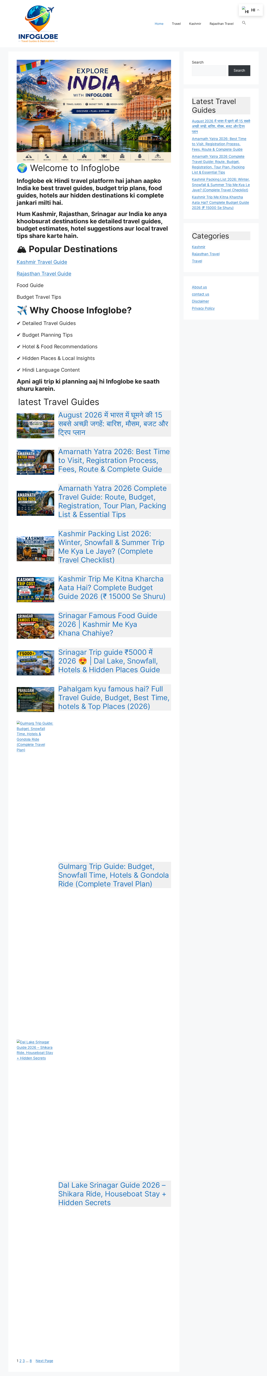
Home (159, 24)
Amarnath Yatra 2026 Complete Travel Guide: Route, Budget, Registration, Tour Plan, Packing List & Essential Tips (112, 501)
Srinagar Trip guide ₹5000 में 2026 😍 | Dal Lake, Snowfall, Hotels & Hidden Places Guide (109, 661)
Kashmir (195, 24)
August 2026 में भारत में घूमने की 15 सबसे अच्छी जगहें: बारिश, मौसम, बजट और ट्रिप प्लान (113, 423)
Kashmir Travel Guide (42, 262)
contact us (200, 294)
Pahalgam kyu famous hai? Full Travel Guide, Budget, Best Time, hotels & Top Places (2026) (114, 697)
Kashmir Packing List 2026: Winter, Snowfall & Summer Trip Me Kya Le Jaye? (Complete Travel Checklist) (111, 546)
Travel (176, 24)
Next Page (44, 1361)
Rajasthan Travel (222, 24)
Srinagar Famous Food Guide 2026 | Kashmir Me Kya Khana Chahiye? (107, 624)
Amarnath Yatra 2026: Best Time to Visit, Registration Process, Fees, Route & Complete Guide (114, 460)
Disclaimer (200, 301)
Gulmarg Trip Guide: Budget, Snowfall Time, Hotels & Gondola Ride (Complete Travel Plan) (113, 875)
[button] (244, 23)
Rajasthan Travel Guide (44, 274)
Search (197, 62)
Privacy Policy (203, 308)
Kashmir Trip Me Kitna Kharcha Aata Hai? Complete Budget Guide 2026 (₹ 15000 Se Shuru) (112, 587)
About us (199, 287)
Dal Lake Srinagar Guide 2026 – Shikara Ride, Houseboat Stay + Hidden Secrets (112, 1194)
